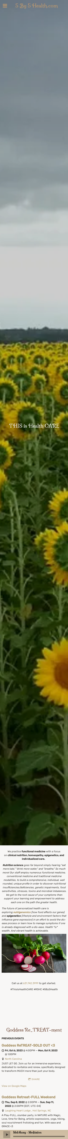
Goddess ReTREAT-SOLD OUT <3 (28, 1045)
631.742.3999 (30, 983)
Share (36, 1079)
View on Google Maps (14, 1085)
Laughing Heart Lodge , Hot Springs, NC (28, 1110)
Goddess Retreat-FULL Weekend (28, 1097)
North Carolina (13, 1058)
